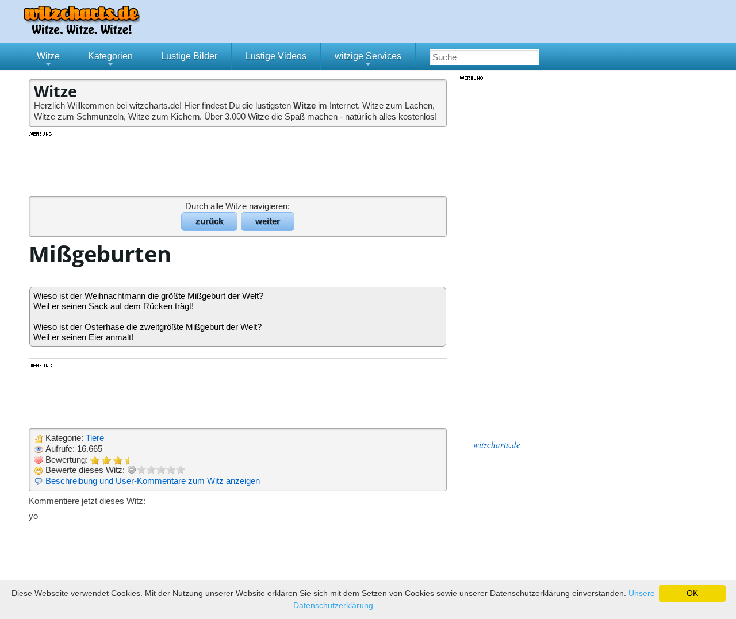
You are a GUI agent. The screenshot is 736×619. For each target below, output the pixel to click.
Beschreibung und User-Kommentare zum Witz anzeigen (152, 481)
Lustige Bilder (189, 56)
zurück (209, 221)
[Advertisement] (238, 163)
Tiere (95, 438)
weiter (267, 221)
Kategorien (110, 60)
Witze (48, 60)
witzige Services (368, 60)
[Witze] (81, 31)
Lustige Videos (276, 56)
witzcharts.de (496, 444)
